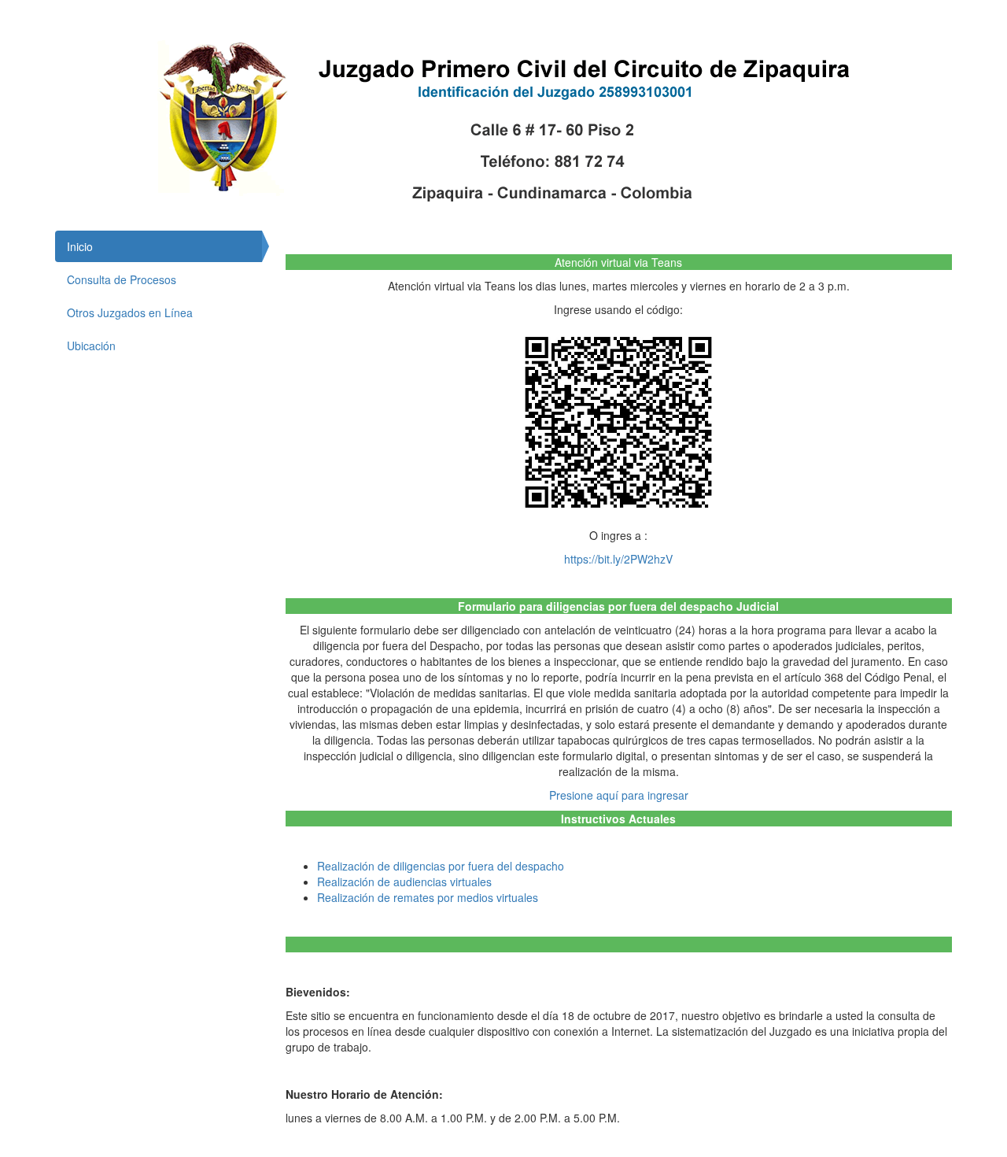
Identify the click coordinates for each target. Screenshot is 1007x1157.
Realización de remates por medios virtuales (427, 897)
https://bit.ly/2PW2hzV (618, 559)
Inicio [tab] (80, 246)
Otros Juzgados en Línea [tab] (130, 312)
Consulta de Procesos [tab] (121, 279)
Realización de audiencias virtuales (404, 881)
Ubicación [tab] (91, 345)
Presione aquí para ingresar (618, 795)
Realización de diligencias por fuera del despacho (440, 866)
